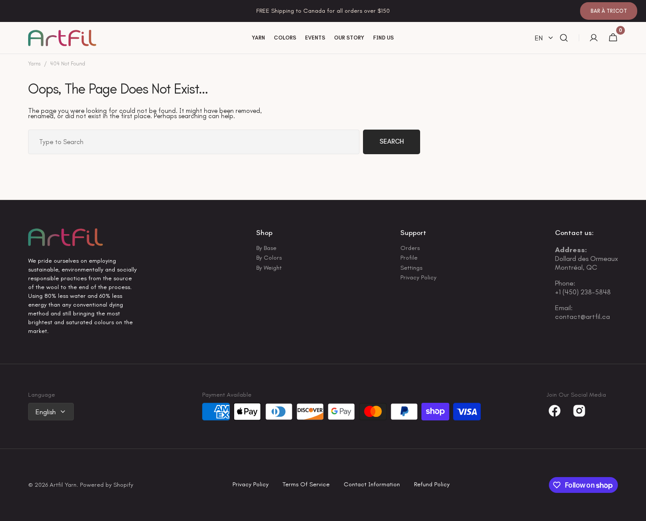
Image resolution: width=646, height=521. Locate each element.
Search (392, 141)
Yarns (34, 64)
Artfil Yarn (63, 485)
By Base (266, 249)
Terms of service (306, 485)
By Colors (269, 257)
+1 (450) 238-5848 (583, 292)
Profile (408, 257)
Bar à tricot (609, 11)
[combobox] (193, 142)
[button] (563, 38)
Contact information (372, 485)
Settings (411, 267)
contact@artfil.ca (582, 316)
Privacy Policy (418, 277)
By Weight (269, 267)
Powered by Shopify (106, 485)
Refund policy (432, 485)
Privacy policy (250, 485)
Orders (410, 249)
